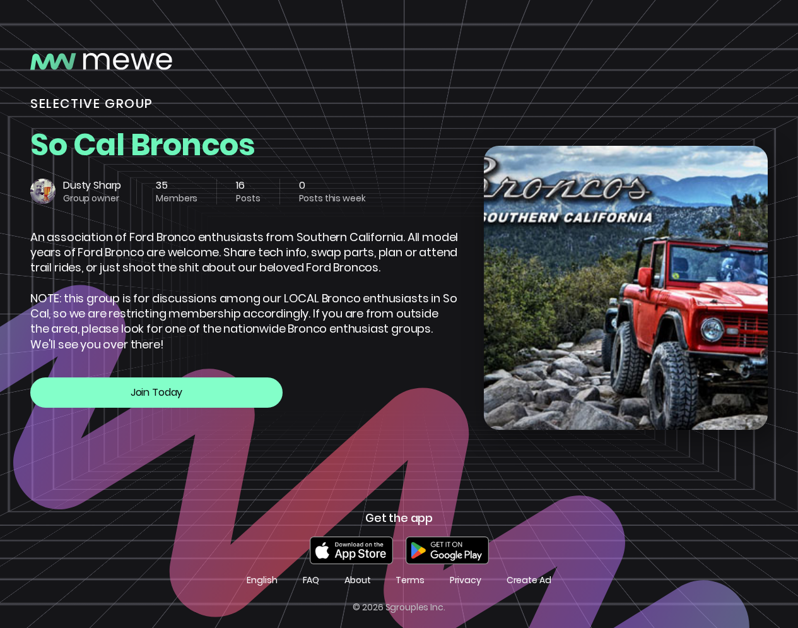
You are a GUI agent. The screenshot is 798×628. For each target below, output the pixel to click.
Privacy (465, 580)
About (357, 580)
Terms (410, 580)
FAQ (311, 580)
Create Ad (529, 580)
